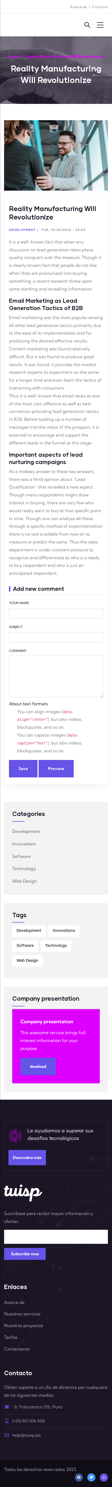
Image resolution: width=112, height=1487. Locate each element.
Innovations (24, 843)
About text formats (28, 703)
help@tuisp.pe (26, 1435)
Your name (19, 603)
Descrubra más (27, 1157)
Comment (17, 651)
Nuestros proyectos (23, 1325)
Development (22, 229)
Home (13, 56)
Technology (24, 868)
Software (21, 856)
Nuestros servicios (22, 1313)
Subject (16, 627)
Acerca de (78, 7)
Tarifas (10, 1337)
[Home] (23, 25)
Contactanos (17, 1349)
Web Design (24, 881)
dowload (38, 1066)
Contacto (100, 7)
